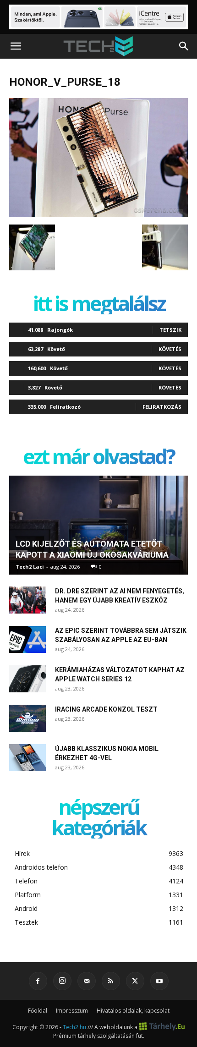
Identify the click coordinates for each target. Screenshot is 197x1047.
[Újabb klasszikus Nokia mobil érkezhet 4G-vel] (27, 758)
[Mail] (86, 981)
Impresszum (72, 1010)
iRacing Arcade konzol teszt (106, 709)
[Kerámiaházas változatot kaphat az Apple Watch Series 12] (27, 679)
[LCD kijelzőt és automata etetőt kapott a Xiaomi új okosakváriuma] (98, 525)
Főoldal (37, 1010)
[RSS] (111, 981)
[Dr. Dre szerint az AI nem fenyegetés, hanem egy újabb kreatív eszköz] (27, 600)
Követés (170, 348)
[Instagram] (62, 981)
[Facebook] (38, 981)
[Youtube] (159, 981)
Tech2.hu (74, 1027)
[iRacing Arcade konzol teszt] (27, 718)
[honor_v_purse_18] (98, 215)
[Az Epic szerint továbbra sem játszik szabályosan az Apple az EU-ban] (27, 639)
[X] (135, 981)
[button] (15, 46)
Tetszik (170, 329)
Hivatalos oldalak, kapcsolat (133, 1010)
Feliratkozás (161, 406)
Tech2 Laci (30, 566)
